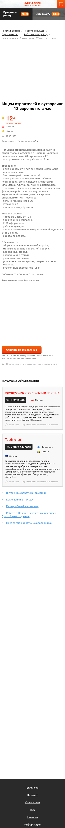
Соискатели (32, 802)
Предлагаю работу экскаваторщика (29, 522)
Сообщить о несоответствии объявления (31, 364)
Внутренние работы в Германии (26, 492)
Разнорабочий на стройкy (22, 506)
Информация (32, 824)
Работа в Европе (11, 30)
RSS (32, 809)
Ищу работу (47, 13)
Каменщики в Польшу (20, 499)
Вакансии (32, 787)
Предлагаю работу (15, 14)
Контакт (32, 795)
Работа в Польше (34, 30)
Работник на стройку (36, 34)
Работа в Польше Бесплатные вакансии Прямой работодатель (29, 514)
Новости (32, 817)
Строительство (10, 34)
